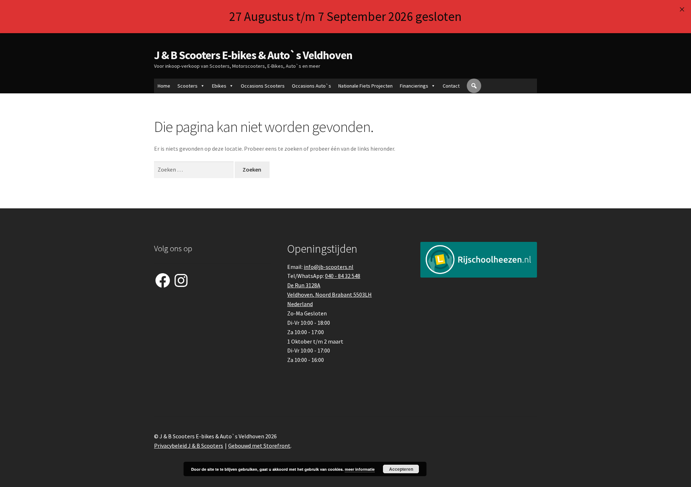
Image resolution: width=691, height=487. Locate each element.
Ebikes (219, 86)
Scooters (187, 86)
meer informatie (360, 469)
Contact (451, 86)
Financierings (414, 86)
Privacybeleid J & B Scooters (188, 445)
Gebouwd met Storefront (259, 445)
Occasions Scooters (263, 86)
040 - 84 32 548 (342, 275)
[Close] (682, 9)
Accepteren (401, 469)
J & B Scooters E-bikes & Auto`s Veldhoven (253, 55)
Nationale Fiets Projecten (365, 86)
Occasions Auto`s (311, 86)
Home (164, 86)
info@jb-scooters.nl (328, 266)
